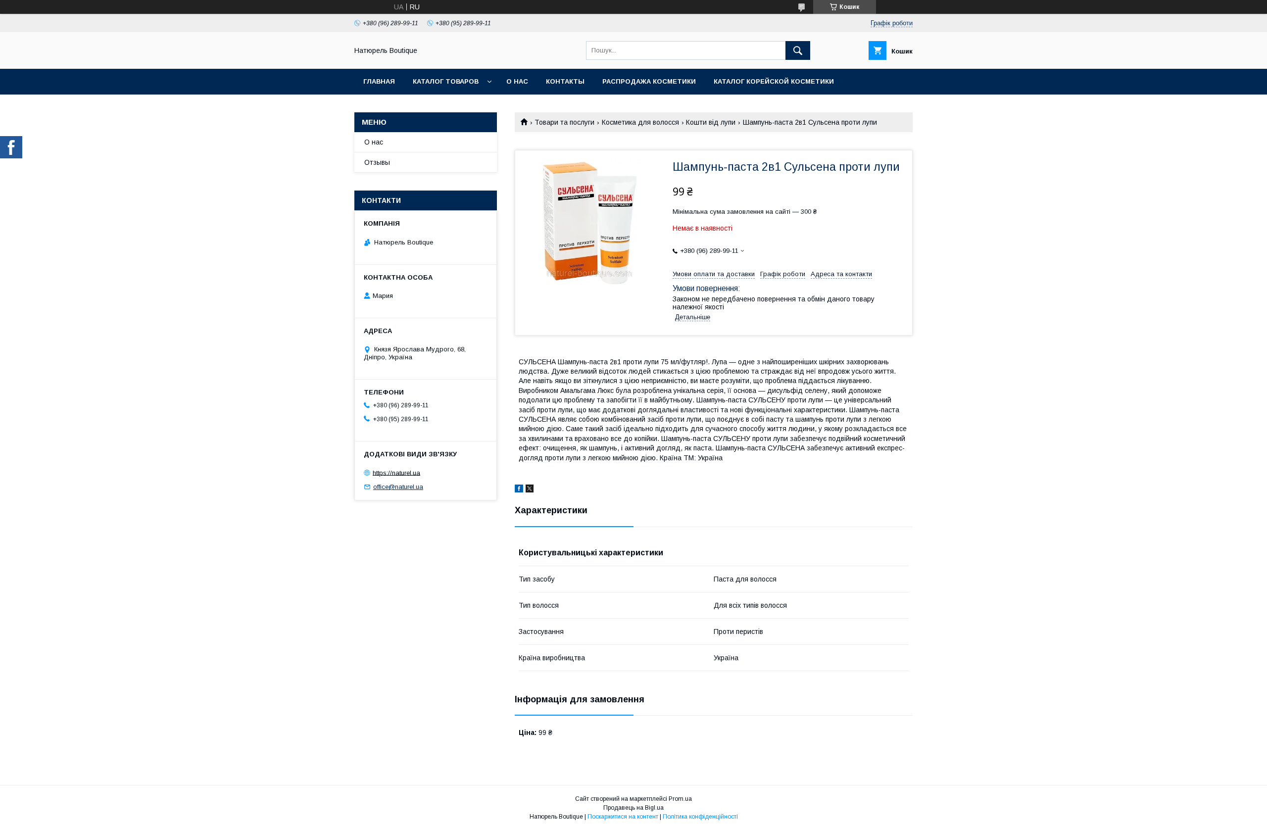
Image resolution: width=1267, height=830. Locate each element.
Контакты (565, 81)
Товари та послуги (564, 122)
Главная (379, 81)
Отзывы (377, 162)
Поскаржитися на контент (622, 816)
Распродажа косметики (649, 81)
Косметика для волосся (640, 122)
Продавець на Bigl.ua (633, 807)
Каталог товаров (446, 81)
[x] (530, 490)
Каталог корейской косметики (774, 81)
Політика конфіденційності (700, 816)
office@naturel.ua (398, 486)
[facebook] (519, 490)
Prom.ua (680, 798)
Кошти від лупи (710, 122)
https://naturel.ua (396, 472)
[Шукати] (797, 50)
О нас (517, 81)
